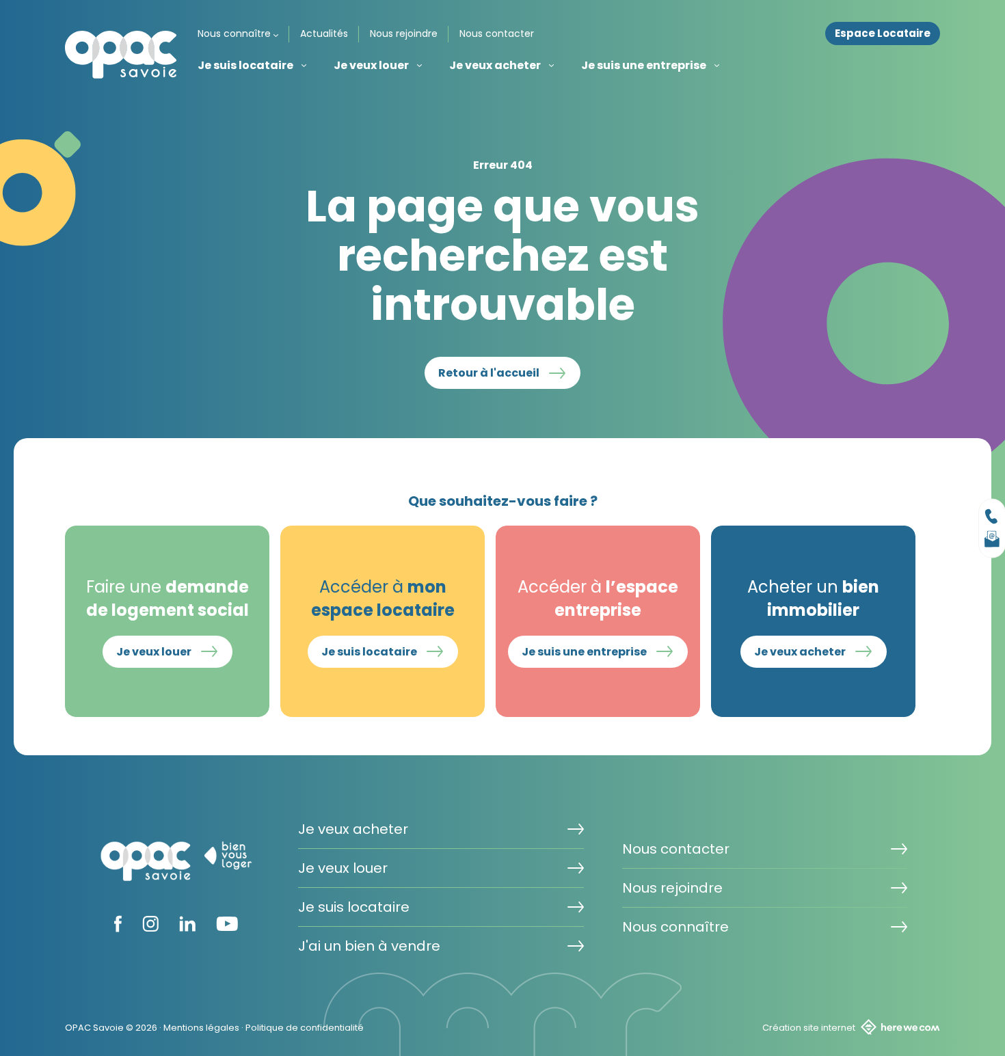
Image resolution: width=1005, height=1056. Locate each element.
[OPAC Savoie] (121, 55)
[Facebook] (118, 928)
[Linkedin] (187, 927)
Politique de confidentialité (304, 1027)
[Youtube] (227, 927)
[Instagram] (150, 927)
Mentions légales (201, 1027)
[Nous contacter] (992, 516)
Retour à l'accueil (488, 373)
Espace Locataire (882, 33)
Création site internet (808, 1027)
